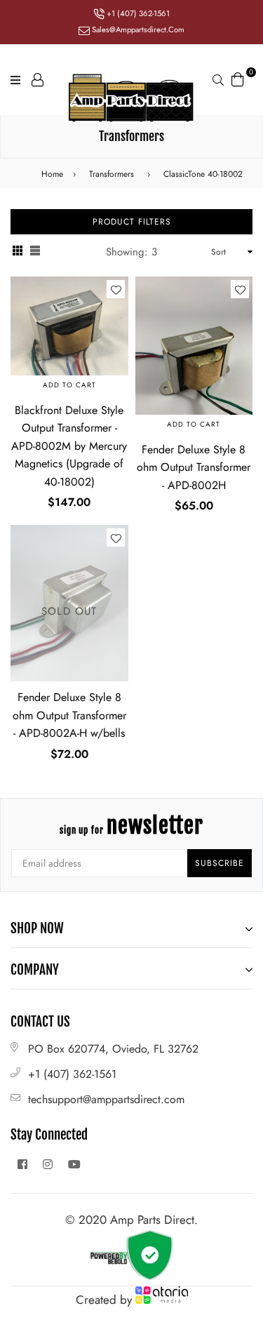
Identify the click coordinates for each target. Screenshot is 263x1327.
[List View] (35, 252)
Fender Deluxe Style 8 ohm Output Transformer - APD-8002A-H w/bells (69, 715)
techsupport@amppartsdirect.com (106, 1099)
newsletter (131, 826)
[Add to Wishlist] (116, 289)
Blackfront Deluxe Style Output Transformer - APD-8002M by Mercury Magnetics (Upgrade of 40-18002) (69, 446)
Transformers (111, 174)
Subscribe (219, 863)
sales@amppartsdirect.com (137, 29)
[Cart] (237, 77)
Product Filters (132, 221)
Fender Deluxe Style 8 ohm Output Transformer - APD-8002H (193, 467)
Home (52, 174)
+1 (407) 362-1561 (137, 13)
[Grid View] (18, 252)
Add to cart (69, 385)
